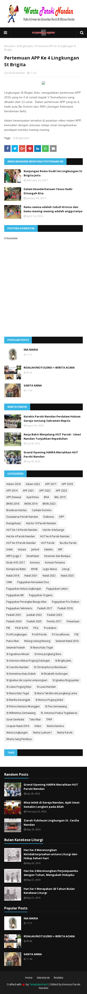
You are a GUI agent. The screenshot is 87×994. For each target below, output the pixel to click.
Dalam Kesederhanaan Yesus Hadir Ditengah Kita (48, 191)
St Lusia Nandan (46, 687)
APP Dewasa (13, 497)
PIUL (36, 628)
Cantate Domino (42, 510)
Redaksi (58, 977)
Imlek (9, 549)
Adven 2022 (33, 484)
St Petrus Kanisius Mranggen (23, 706)
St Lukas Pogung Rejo (18, 687)
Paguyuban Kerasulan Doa (33, 582)
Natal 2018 (12, 575)
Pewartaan (73, 621)
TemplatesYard (38, 984)
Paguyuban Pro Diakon (65, 602)
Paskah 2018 (65, 608)
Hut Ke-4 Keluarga (53, 530)
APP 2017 (50, 484)
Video (37, 726)
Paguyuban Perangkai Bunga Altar (26, 602)
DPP (61, 517)
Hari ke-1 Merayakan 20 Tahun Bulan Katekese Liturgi (49, 891)
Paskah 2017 (44, 608)
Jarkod (35, 549)
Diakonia (48, 517)
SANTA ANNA (33, 385)
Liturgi (65, 569)
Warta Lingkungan (17, 732)
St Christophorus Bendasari (50, 667)
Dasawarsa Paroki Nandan (22, 517)
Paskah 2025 (34, 621)
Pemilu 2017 (54, 621)
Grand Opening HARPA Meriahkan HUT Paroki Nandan (51, 454)
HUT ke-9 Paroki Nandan (21, 543)
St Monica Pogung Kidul (49, 700)
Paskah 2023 (54, 615)
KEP (60, 549)
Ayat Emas (32, 497)
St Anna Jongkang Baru (47, 654)
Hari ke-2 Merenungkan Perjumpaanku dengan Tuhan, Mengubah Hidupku (51, 873)
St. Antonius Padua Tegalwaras (59, 713)
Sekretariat (43, 977)
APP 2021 (28, 490)
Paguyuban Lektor (57, 588)
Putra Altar (12, 641)
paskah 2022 (34, 615)
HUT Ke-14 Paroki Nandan (21, 530)
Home (29, 977)
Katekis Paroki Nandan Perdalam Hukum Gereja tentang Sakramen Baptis (52, 419)
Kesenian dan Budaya (57, 556)
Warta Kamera (55, 726)
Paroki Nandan (16, 73)
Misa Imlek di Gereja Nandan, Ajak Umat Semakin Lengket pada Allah (52, 805)
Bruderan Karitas (16, 510)
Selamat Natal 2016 (67, 641)
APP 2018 (67, 484)
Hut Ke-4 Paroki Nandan (20, 536)
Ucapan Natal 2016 (17, 726)
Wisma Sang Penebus (19, 739)
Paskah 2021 (13, 615)
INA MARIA (31, 349)
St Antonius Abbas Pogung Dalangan (28, 660)
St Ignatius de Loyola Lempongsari (26, 680)
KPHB (34, 569)
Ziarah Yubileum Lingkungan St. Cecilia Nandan (51, 822)
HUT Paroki (47, 543)
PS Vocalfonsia (60, 634)
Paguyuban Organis (40, 595)
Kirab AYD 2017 (15, 562)
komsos (35, 562)
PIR (8, 628)
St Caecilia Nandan (17, 667)
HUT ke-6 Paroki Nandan (54, 536)
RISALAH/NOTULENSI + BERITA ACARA (49, 367)
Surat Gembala (15, 719)
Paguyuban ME (15, 595)
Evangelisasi (13, 523)
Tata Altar (35, 719)
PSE (77, 634)
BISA (46, 497)
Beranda (9, 46)
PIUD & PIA (21, 628)
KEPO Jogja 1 (13, 556)
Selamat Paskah (15, 647)
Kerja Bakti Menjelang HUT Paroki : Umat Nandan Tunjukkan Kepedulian (52, 436)
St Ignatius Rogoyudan (66, 680)
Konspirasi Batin (16, 569)
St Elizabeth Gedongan (54, 673)
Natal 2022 (49, 575)
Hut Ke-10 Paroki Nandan (41, 523)
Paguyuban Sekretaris (19, 608)
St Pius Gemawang (56, 706)
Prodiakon (50, 628)
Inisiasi (22, 549)
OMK (9, 582)
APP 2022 (44, 490)
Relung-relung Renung (37, 641)
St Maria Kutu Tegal (41, 647)
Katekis (48, 549)
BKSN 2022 (49, 503)
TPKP (49, 719)
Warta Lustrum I (42, 732)
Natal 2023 (67, 575)
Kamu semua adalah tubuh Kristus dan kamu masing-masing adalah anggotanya (53, 209)
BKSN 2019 (30, 503)
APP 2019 (12, 490)
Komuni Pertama (55, 562)
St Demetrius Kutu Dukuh (21, 673)
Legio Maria (50, 569)
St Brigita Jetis (25, 46)
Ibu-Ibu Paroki (68, 543)
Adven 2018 (13, 484)
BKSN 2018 (12, 503)
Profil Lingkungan (16, 634)
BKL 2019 (59, 497)
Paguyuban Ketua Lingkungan (23, 588)
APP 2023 (61, 490)
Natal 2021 (30, 575)
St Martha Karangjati (18, 700)
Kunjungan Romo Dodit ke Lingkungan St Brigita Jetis (53, 173)
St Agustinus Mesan (17, 654)
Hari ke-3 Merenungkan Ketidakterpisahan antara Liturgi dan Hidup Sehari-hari (50, 854)
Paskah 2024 (13, 621)
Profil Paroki (39, 634)
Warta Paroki (64, 732)
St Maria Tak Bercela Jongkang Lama (55, 693)
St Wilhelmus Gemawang (20, 713)
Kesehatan (33, 556)
